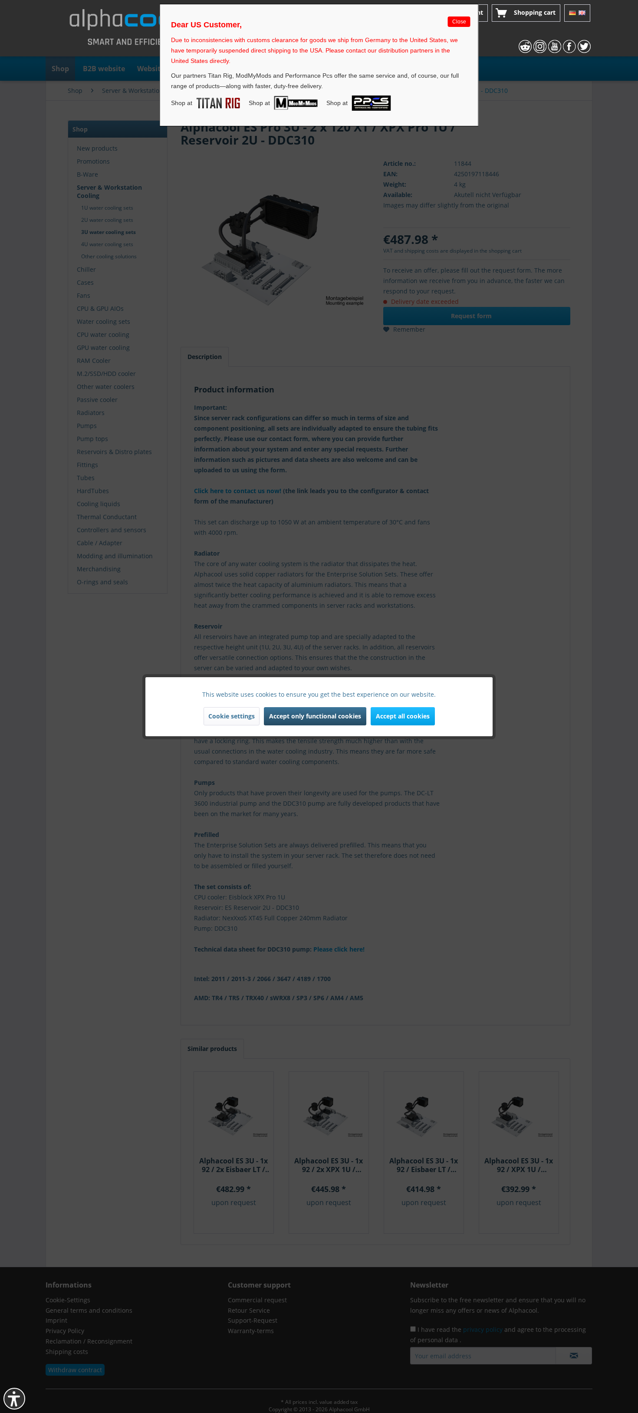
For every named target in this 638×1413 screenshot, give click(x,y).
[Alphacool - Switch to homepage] (130, 30)
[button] (14, 1399)
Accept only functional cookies (315, 716)
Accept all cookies (403, 716)
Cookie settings (231, 716)
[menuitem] (526, 13)
